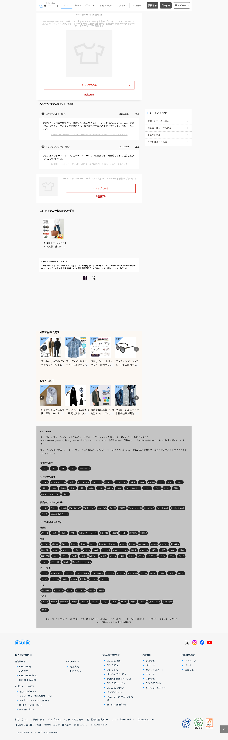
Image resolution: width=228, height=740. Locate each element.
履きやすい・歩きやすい (107, 544)
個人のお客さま (23, 655)
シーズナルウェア (178, 508)
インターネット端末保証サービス (35, 695)
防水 (63, 533)
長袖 (182, 550)
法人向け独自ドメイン (118, 704)
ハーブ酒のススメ (104, 622)
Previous (42, 349)
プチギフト (84, 602)
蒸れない (64, 544)
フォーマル (104, 579)
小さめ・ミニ (66, 550)
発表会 (63, 488)
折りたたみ (144, 550)
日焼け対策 (45, 550)
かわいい (180, 573)
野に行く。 (141, 619)
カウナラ (153, 619)
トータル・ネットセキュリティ (34, 700)
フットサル (147, 488)
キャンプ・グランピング (50, 494)
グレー (69, 590)
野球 (176, 488)
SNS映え (66, 562)
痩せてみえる (143, 544)
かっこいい (93, 579)
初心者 (74, 602)
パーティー (108, 482)
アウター (54, 508)
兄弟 (114, 602)
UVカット (45, 533)
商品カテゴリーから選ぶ (159, 128)
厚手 (154, 550)
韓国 (83, 556)
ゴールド (101, 590)
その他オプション (28, 709)
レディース (89, 5)
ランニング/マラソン (133, 488)
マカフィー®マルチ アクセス (120, 698)
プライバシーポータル (123, 719)
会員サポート (191, 669)
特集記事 (137, 5)
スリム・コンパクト (120, 550)
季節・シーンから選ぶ (158, 120)
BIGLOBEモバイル (28, 675)
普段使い (83, 579)
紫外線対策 (175, 544)
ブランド (150, 665)
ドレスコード (97, 482)
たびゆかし (174, 619)
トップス (44, 508)
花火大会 (151, 482)
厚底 (122, 556)
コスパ (44, 562)
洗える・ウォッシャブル (88, 533)
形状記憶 (143, 533)
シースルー (69, 573)
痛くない (154, 544)
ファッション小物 (135, 508)
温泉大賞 (74, 666)
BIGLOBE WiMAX (28, 679)
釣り (65, 494)
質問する (152, 5)
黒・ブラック (59, 590)
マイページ (183, 5)
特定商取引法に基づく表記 (28, 724)
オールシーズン (84, 468)
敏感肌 (103, 556)
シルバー (91, 590)
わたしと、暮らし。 (99, 619)
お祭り (142, 482)
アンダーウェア (89, 508)
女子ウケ (140, 556)
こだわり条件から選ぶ (158, 142)
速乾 (73, 533)
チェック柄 (121, 573)
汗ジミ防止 (133, 533)
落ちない (123, 544)
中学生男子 (64, 602)
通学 (72, 488)
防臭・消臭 (104, 533)
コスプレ (44, 610)
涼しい (92, 544)
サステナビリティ (154, 669)
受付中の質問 (106, 5)
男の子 (123, 602)
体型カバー (93, 556)
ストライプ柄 (132, 573)
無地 (171, 573)
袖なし (55, 556)
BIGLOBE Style (153, 683)
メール (188, 665)
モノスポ (130, 619)
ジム (119, 488)
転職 (71, 482)
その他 (44, 514)
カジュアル (54, 579)
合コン (170, 482)
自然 (65, 579)
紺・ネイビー (81, 590)
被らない (132, 544)
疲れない (74, 544)
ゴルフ (157, 488)
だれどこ (63, 619)
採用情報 (150, 678)
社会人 (133, 602)
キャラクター (167, 602)
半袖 (172, 550)
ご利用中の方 (187, 655)
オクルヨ (74, 619)
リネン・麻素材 (97, 573)
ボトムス (63, 508)
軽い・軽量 (106, 550)
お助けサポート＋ (28, 691)
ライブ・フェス (121, 482)
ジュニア (44, 602)
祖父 (105, 602)
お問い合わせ (21, 719)
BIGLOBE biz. (114, 660)
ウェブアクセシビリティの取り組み (65, 719)
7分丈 (65, 556)
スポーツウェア (163, 508)
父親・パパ (95, 602)
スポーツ (109, 488)
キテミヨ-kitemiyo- (48, 262)
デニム (44, 573)
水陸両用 (114, 533)
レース (152, 573)
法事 (100, 488)
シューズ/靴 (102, 508)
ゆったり (86, 550)
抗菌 (123, 533)
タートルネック (56, 573)
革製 (162, 573)
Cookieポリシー (146, 719)
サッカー (166, 488)
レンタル (113, 556)
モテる (131, 556)
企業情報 (146, 655)
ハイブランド (152, 556)
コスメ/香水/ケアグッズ (59, 514)
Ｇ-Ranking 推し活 (123, 622)
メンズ (67, 5)
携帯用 (133, 550)
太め (77, 550)
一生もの (162, 556)
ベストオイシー (117, 619)
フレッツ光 (112, 669)
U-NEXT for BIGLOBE (30, 704)
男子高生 (54, 602)
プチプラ (181, 556)
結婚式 (91, 488)
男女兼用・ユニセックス (81, 562)
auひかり (23, 671)
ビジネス (44, 482)
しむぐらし (75, 671)
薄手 (163, 550)
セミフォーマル (83, 482)
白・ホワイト (46, 590)
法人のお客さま (111, 655)
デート (160, 482)
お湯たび (84, 619)
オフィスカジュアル (58, 482)
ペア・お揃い (55, 562)
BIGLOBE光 (25, 666)
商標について (80, 724)
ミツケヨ (163, 619)
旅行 (179, 482)
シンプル (44, 579)
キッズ (78, 5)
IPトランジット (114, 692)
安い (172, 556)
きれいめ (74, 579)
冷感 (54, 533)
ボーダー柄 (110, 573)
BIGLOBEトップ (99, 724)
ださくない (164, 544)
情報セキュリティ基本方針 (58, 724)
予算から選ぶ (154, 135)
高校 (44, 488)
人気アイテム (121, 5)
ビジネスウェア (75, 508)
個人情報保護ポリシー (97, 719)
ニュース (150, 674)
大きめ (55, 550)
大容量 (95, 550)
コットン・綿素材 (82, 573)
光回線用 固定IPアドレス (119, 678)
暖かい (83, 544)
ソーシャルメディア (155, 687)
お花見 (132, 482)
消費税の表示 (38, 719)
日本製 (74, 556)
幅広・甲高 (45, 556)
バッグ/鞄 (112, 508)
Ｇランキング (51, 619)
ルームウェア (149, 508)
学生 (142, 602)
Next (136, 349)
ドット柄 (143, 573)
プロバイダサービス (116, 674)
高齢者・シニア (154, 602)
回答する (165, 5)
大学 (54, 488)
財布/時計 (122, 508)
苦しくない (45, 544)
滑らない (55, 544)
